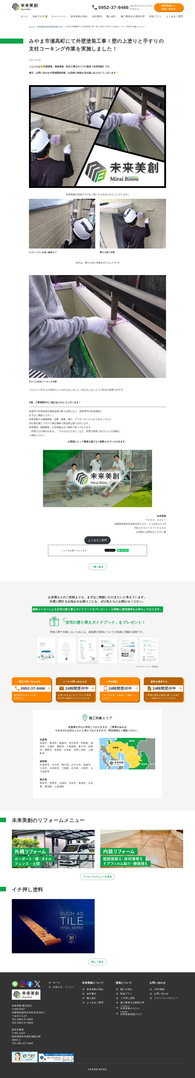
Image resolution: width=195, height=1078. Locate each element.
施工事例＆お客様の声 (133, 16)
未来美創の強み (79, 16)
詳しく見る (98, 962)
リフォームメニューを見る (97, 876)
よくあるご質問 (174, 16)
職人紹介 (111, 16)
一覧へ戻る (98, 567)
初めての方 (39, 16)
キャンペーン (59, 16)
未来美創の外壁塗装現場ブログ (50, 27)
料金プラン (155, 16)
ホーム (24, 16)
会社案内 (97, 16)
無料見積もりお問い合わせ (168, 7)
